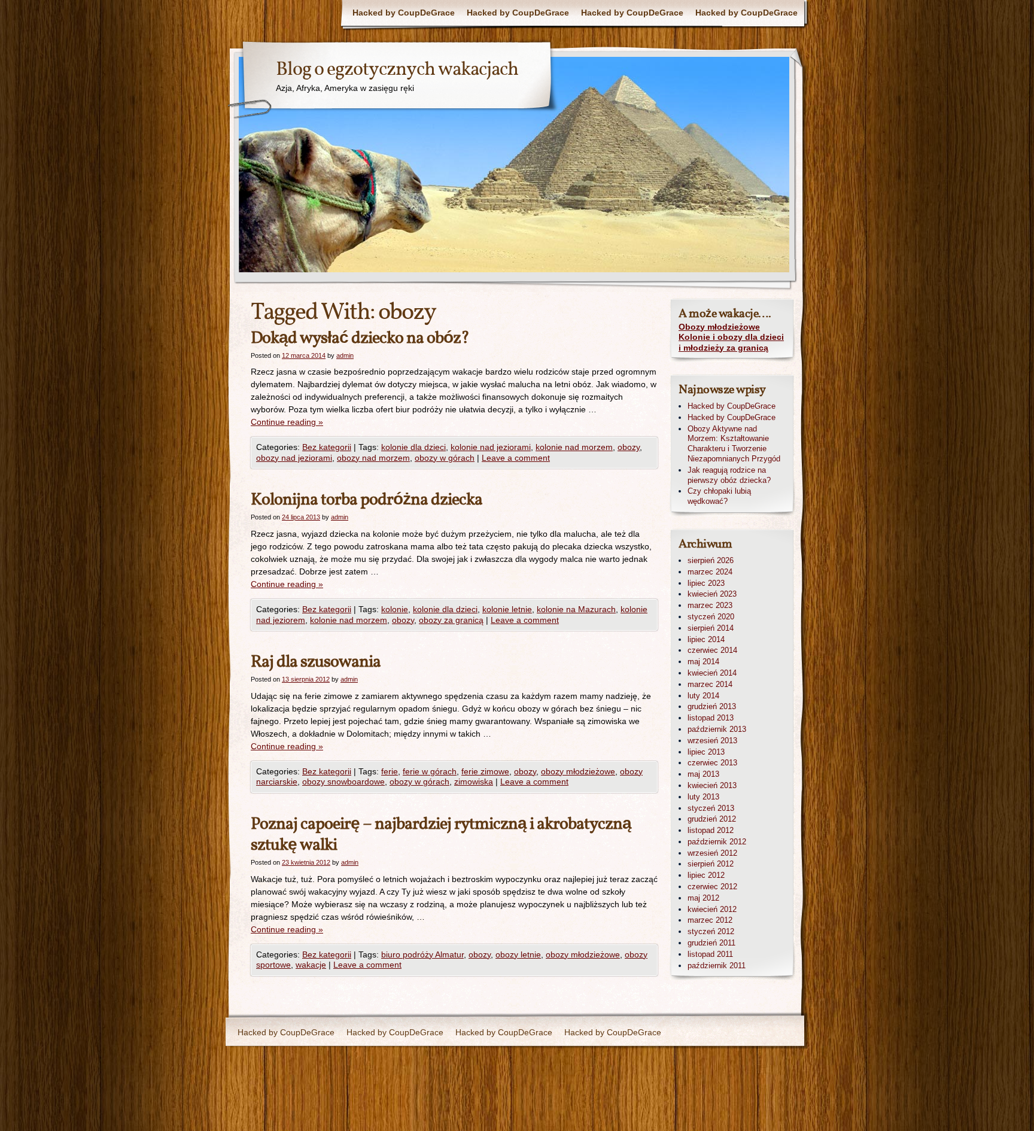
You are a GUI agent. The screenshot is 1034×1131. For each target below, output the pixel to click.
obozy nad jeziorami (294, 458)
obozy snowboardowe (343, 781)
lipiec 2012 (706, 875)
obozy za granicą (451, 620)
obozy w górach (445, 458)
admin (345, 355)
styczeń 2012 (711, 931)
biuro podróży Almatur (422, 954)
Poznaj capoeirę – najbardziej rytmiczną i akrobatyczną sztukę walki (441, 835)
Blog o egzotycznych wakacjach (397, 70)
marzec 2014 (710, 684)
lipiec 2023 (706, 583)
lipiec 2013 (706, 751)
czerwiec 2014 (712, 650)
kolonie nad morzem (574, 447)
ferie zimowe (485, 771)
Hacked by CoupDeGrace (403, 12)
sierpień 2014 (711, 628)
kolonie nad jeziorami (491, 447)
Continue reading (287, 422)
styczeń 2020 (711, 616)
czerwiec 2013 (712, 762)
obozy (629, 447)
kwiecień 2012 (712, 909)
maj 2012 (703, 897)
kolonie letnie (507, 609)
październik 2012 (717, 841)
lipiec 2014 (706, 639)
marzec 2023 (710, 605)
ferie (389, 771)
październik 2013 (717, 729)
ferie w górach (430, 771)
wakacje (311, 964)
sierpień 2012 (711, 863)
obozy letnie (518, 954)
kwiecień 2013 (712, 785)
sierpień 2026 (711, 560)
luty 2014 (703, 695)
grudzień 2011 (711, 942)
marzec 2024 (710, 571)
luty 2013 (703, 796)
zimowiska (473, 781)
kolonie (394, 609)
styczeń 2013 (711, 808)
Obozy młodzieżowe (719, 327)
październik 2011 (717, 965)
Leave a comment (516, 458)
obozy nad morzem (373, 458)
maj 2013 (703, 774)
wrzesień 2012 (712, 853)
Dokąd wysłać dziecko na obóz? (360, 338)
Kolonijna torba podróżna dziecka (366, 500)
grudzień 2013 (712, 706)
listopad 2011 (710, 954)
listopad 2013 (711, 717)
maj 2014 (703, 661)
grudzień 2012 (712, 818)
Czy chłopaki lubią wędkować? (719, 496)
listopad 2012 (711, 830)
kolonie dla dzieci (413, 447)
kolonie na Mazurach (576, 609)
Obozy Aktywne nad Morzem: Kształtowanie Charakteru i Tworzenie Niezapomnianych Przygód (734, 443)
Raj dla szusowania (316, 662)
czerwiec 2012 (712, 886)
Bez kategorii (326, 447)
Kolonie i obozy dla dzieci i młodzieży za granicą (731, 342)
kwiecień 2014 (712, 672)
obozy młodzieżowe (578, 771)
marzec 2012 (710, 920)
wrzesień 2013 (712, 740)
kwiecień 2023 (712, 593)
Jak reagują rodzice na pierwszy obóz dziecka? (729, 475)
